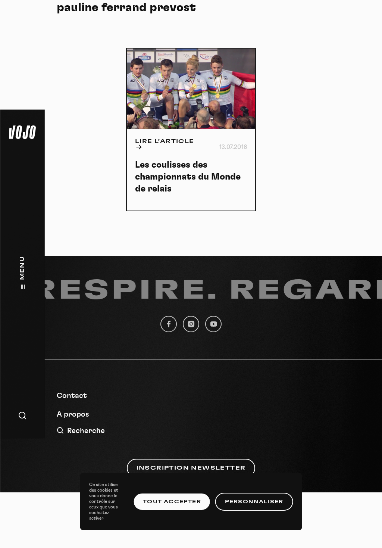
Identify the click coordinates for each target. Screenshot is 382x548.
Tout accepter (172, 501)
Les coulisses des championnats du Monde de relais (188, 177)
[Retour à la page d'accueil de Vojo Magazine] (22, 132)
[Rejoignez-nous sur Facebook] (168, 324)
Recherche (86, 431)
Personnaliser (254, 501)
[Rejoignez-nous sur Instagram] (191, 324)
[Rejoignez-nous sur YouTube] (213, 324)
